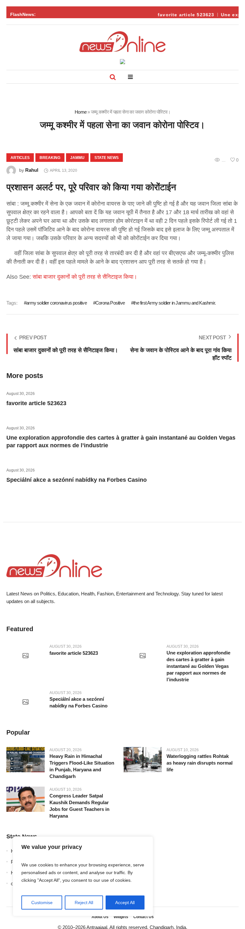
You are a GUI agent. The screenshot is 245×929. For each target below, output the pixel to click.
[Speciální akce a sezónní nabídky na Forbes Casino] (25, 702)
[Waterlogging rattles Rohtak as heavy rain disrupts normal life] (142, 760)
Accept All (125, 902)
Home (80, 112)
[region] (83, 876)
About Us (100, 917)
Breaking (50, 157)
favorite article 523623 (183, 14)
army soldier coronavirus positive (56, 303)
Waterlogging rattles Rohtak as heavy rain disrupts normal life (200, 762)
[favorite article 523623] (25, 656)
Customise (42, 902)
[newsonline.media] (122, 41)
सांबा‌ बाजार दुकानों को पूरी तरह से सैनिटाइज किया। (85, 277)
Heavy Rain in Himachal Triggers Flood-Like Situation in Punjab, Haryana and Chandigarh (81, 766)
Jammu (77, 157)
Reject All (84, 902)
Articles (20, 157)
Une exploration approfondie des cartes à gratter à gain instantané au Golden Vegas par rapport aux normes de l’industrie (198, 666)
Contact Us (143, 917)
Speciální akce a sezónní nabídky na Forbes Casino (76, 480)
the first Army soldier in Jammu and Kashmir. (174, 303)
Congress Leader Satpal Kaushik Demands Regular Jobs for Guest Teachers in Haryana (79, 806)
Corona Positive (110, 303)
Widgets (121, 917)
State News (106, 157)
